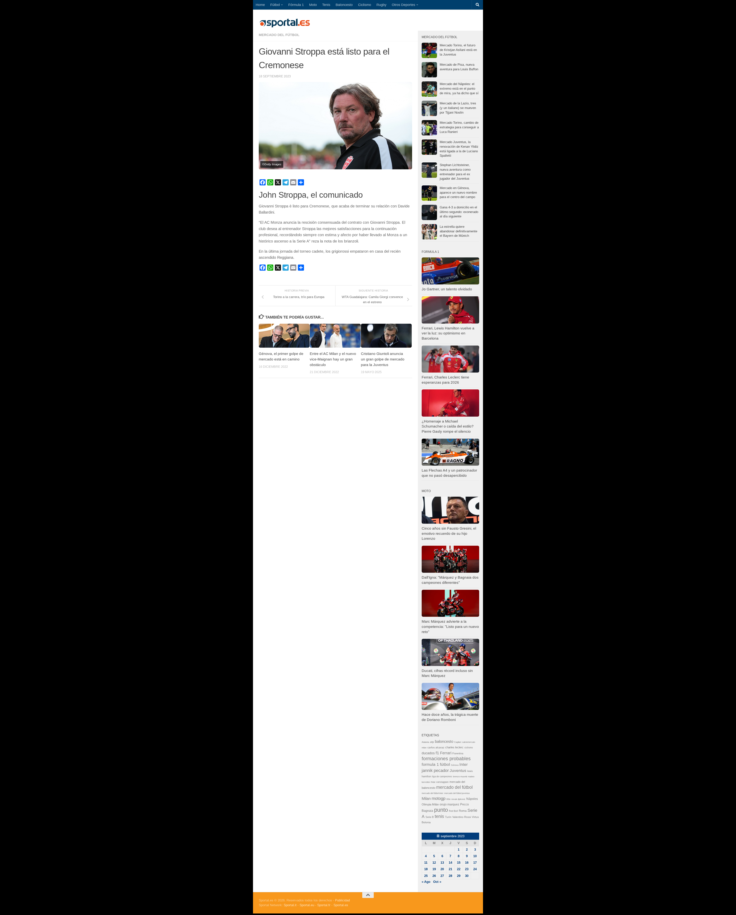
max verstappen (440, 782)
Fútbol (275, 5)
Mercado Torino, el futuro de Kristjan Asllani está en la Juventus (458, 49)
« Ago (426, 882)
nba (448, 799)
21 (450, 869)
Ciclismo (364, 5)
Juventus (458, 770)
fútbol (445, 764)
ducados (428, 753)
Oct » (437, 882)
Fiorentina (457, 753)
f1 (437, 753)
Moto (313, 5)
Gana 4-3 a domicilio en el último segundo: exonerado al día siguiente (459, 212)
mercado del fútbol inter (432, 793)
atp (432, 742)
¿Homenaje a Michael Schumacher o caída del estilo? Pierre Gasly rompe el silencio (448, 426)
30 (466, 876)
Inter (463, 764)
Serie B (430, 817)
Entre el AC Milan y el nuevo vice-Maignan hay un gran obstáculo (333, 359)
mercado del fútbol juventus (457, 793)
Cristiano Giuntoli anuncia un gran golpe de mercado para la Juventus (382, 359)
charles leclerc (454, 747)
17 (475, 862)
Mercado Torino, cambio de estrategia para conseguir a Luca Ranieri (459, 127)
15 (458, 862)
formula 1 (430, 764)
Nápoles (472, 798)
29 (458, 876)
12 (434, 862)
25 (426, 876)
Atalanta (425, 742)
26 (434, 876)
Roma (463, 810)
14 (450, 862)
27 (442, 876)
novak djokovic (458, 799)
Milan (426, 798)
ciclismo (468, 747)
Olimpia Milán (430, 804)
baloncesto (444, 741)
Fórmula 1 (296, 5)
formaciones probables (446, 758)
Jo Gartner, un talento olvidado (447, 289)
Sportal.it (290, 905)
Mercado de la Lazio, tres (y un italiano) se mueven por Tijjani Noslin (458, 108)
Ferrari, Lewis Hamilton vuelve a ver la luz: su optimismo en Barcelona (448, 333)
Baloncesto (344, 5)
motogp (438, 798)
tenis (439, 816)
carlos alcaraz (435, 747)
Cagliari (457, 742)
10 (475, 856)
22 (458, 869)
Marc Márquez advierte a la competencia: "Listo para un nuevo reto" (450, 626)
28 (450, 876)
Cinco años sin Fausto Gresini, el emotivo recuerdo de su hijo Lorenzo (449, 533)
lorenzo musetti (460, 776)
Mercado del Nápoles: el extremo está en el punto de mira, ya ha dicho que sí (459, 88)
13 (442, 862)
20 (442, 869)
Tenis (326, 5)
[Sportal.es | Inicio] (284, 23)
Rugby (381, 5)
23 (466, 869)
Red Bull (453, 811)
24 (475, 869)
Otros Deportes (403, 5)
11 (425, 862)
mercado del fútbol (279, 35)
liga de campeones (442, 776)
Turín (448, 816)
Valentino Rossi (461, 817)
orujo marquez (449, 804)
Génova (454, 765)
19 (434, 869)
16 (466, 862)
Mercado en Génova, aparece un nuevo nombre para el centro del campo (458, 192)
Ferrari (445, 753)
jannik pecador (435, 770)
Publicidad (342, 900)
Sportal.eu (307, 905)
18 (426, 869)
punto (441, 810)
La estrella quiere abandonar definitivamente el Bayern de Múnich (458, 231)
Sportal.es (341, 905)
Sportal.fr (323, 905)
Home (260, 5)
